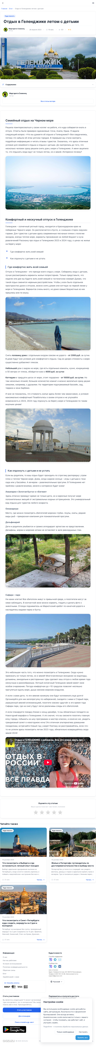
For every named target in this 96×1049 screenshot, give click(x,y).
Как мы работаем (9, 960)
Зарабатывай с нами (11, 977)
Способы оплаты (13, 983)
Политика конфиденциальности (15, 967)
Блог (11, 9)
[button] (56, 981)
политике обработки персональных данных (71, 1027)
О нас (5, 957)
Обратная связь (9, 970)
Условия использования (12, 964)
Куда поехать (10, 16)
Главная (4, 9)
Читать (39, 880)
